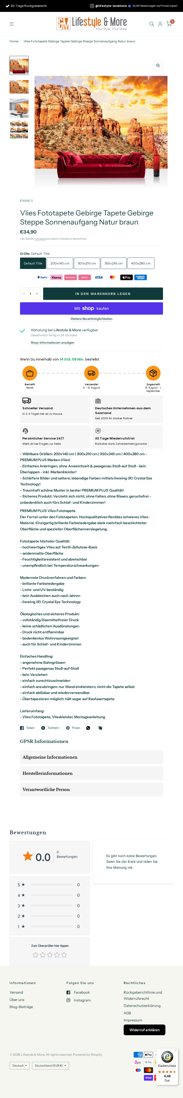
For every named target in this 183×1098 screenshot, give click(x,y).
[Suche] (152, 24)
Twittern (53, 728)
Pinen (76, 728)
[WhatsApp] (89, 728)
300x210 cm (87, 263)
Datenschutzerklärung (142, 1005)
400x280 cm (141, 263)
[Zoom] (158, 65)
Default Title (33, 263)
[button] (50, 884)
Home (14, 41)
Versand (40, 238)
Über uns (17, 999)
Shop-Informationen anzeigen (52, 342)
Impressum (133, 1020)
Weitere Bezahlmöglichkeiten (91, 318)
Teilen (30, 728)
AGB (127, 1013)
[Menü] (175, 1051)
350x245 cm (114, 263)
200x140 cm (60, 263)
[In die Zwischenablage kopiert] (101, 728)
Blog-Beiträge (21, 1007)
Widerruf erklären (144, 1030)
